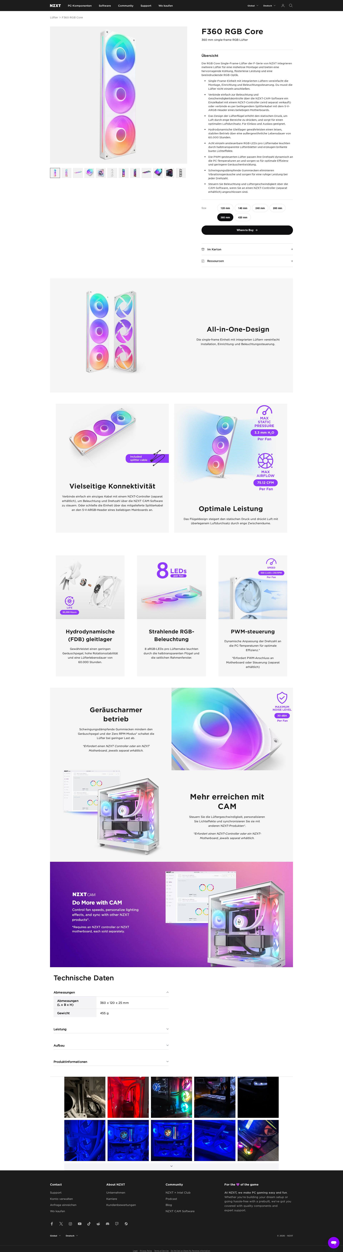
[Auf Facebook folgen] (52, 1224)
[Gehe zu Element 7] (124, 173)
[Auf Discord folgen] (107, 1224)
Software (105, 5)
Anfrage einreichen (63, 1204)
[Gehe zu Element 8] (135, 173)
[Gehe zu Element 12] (181, 173)
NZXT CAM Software (180, 1211)
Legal (135, 1250)
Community (125, 5)
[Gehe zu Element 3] (78, 173)
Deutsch (267, 5)
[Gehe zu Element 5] (101, 173)
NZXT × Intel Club (178, 1192)
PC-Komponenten (80, 5)
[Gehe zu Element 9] (146, 173)
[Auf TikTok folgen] (89, 1224)
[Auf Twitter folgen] (61, 1224)
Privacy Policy (146, 1250)
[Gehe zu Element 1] (55, 173)
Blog (169, 1204)
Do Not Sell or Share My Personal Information (190, 1250)
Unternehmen (115, 1192)
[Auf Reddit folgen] (98, 1224)
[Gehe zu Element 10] (158, 173)
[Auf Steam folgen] (126, 1224)
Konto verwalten (61, 1198)
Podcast (171, 1198)
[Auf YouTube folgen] (79, 1224)
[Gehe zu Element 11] (169, 173)
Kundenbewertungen (121, 1204)
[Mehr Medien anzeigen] (171, 1166)
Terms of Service (161, 1250)
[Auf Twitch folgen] (117, 1224)
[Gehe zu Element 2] (66, 173)
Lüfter (54, 17)
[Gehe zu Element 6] (112, 173)
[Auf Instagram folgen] (70, 1224)
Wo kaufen (165, 5)
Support (146, 5)
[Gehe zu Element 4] (89, 173)
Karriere (111, 1198)
